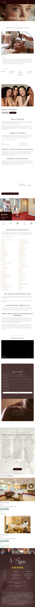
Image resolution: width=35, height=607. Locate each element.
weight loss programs (16, 603)
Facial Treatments (23, 257)
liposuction (12, 596)
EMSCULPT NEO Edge (24, 284)
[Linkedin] (22, 568)
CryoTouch (21, 280)
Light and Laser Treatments (24, 241)
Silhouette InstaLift (4, 601)
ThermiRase (4, 284)
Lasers (4, 578)
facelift (13, 597)
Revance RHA (4, 266)
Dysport (3, 257)
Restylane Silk (4, 252)
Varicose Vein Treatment (6, 275)
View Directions (17, 583)
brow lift (16, 597)
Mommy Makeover (27, 596)
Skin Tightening (5, 287)
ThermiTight (4, 282)
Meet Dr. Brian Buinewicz (29, 573)
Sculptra (3, 261)
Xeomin (12, 599)
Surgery (4, 573)
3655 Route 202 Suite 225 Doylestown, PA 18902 (8, 506)
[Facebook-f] (13, 568)
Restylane (4, 248)
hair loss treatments (9, 603)
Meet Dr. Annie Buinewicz (29, 575)
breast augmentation (19, 594)
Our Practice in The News (16, 575)
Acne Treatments (5, 268)
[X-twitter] (17, 568)
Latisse (27, 602)
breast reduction (28, 594)
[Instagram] (15, 568)
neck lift (7, 598)
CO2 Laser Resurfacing (23, 243)
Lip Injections (4, 271)
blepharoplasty (20, 597)
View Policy (17, 394)
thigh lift (4, 597)
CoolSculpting (22, 603)
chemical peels (15, 602)
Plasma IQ (21, 275)
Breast (4, 575)
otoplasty (31, 597)
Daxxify (23, 185)
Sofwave (21, 271)
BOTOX (31, 598)
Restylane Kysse (5, 255)
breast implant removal (9, 595)
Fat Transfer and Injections (6, 262)
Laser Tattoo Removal (23, 266)
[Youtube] (20, 568)
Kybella (26, 600)
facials (25, 602)
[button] (28, 2)
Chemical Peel (22, 259)
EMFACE (21, 282)
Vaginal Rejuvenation (23, 239)
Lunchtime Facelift (23, 248)
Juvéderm (4, 600)
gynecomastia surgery (27, 595)
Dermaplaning (22, 264)
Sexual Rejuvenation (5, 289)
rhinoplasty (28, 597)
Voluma (3, 245)
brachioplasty (19, 596)
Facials (21, 261)
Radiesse (4, 259)
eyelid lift (24, 597)
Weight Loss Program (23, 250)
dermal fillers (29, 185)
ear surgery (4, 598)
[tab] (5, 113)
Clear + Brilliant (22, 273)
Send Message (17, 392)
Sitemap (28, 578)
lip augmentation (16, 598)
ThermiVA (4, 280)
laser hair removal (27, 601)
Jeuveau (9, 599)
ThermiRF (4, 278)
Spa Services (22, 252)
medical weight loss (22, 184)
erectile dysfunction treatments (18, 604)
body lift (15, 596)
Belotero (3, 264)
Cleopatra (21, 278)
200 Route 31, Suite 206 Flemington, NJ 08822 (8, 538)
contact (29, 324)
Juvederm (4, 243)
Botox (21, 185)
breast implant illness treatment (18, 595)
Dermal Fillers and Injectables (7, 239)
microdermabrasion (20, 602)
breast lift (24, 594)
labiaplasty (32, 596)
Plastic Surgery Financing (16, 578)
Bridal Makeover (22, 262)
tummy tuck (8, 596)
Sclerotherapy (4, 273)
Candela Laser (22, 245)
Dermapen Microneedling (6, 285)
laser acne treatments (20, 601)
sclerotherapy (10, 601)
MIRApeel (21, 268)
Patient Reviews (16, 573)
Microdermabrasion (23, 255)
